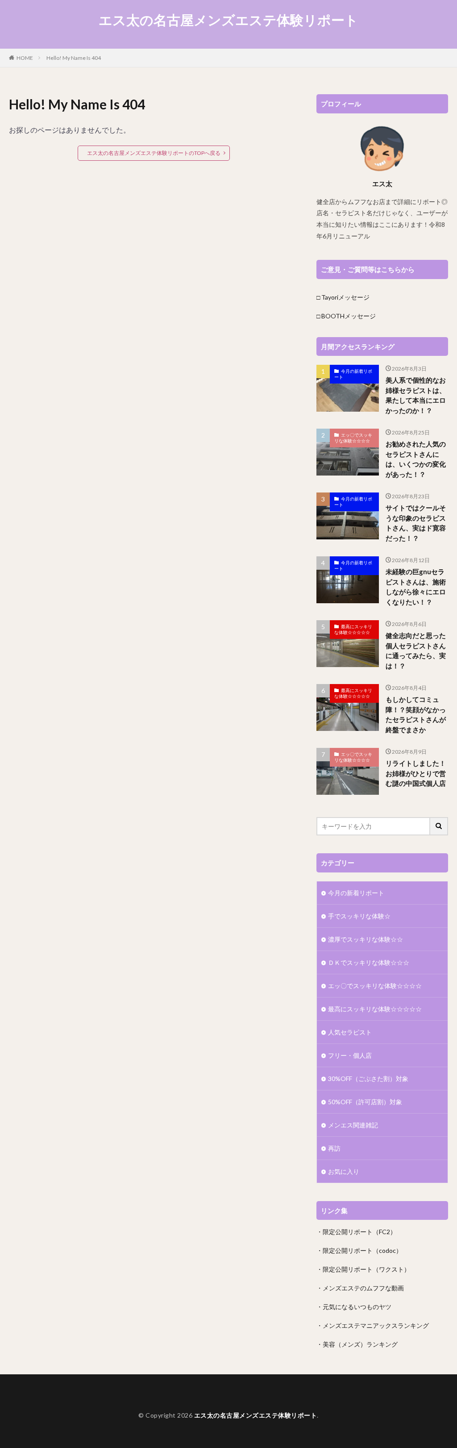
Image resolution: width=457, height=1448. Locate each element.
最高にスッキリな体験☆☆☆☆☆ (353, 629)
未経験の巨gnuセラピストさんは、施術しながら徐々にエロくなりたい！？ (416, 587)
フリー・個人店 (350, 1055)
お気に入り (343, 1171)
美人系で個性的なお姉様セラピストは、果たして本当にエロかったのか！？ (416, 395)
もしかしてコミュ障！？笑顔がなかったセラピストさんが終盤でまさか (416, 714)
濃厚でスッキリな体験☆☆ (365, 939)
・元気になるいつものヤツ (353, 1306)
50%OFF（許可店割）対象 (365, 1102)
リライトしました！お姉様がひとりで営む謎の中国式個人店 (416, 773)
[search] (439, 826)
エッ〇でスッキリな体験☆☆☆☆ (353, 438)
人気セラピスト (350, 1032)
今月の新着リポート (353, 374)
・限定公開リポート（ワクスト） (363, 1269)
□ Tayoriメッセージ (343, 297)
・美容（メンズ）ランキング (357, 1344)
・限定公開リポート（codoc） (359, 1250)
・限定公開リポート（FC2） (356, 1231)
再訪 (334, 1148)
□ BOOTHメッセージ (346, 316)
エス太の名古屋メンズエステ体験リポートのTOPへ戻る (153, 153)
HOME (25, 57)
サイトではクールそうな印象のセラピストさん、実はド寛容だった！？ (416, 523)
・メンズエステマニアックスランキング (372, 1325)
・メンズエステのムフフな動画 (360, 1288)
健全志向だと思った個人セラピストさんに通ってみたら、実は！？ (416, 650)
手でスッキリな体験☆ (359, 916)
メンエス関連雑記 (353, 1125)
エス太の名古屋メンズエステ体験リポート (228, 20)
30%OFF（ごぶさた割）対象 (368, 1078)
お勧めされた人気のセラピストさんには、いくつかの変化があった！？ (416, 459)
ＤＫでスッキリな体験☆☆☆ (368, 962)
